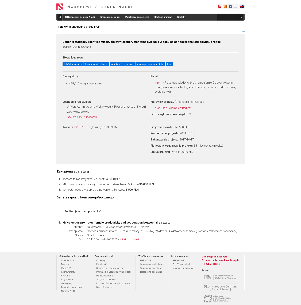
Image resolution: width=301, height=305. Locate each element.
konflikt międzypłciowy (122, 64)
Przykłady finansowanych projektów (113, 283)
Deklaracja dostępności (214, 256)
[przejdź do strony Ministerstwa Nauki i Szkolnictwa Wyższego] (221, 277)
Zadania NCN (67, 260)
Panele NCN (102, 264)
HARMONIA (146, 260)
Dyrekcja (65, 264)
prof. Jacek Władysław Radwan (173, 108)
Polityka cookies (211, 264)
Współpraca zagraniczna (137, 17)
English (242, 6)
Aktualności (178, 260)
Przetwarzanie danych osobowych (220, 260)
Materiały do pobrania (183, 268)
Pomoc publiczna (104, 276)
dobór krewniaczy (73, 64)
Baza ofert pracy (104, 287)
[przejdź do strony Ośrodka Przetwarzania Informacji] (221, 298)
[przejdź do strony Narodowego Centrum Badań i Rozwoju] (221, 287)
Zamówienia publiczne (72, 287)
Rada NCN (66, 268)
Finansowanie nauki (109, 17)
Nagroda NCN (68, 291)
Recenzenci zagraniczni (151, 272)
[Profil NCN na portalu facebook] (230, 6)
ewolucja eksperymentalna (150, 64)
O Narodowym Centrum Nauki (80, 17)
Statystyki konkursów (106, 280)
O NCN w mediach (181, 264)
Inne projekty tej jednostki (82, 117)
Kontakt (181, 17)
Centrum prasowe (163, 17)
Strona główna (60, 17)
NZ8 (157, 82)
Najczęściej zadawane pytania (110, 268)
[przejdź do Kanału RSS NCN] (225, 6)
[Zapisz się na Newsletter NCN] (235, 6)
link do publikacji (129, 239)
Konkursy (100, 260)
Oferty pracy (66, 283)
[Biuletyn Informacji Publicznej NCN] (220, 6)
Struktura (65, 276)
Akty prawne (67, 280)
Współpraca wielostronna (152, 264)
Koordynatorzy (68, 272)
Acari (169, 64)
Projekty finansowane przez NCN (78, 26)
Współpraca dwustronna (151, 268)
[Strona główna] (94, 6)
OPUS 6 (79, 127)
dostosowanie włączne (96, 64)
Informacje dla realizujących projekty (113, 272)
